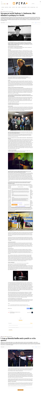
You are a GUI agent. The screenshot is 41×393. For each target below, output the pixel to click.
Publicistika (10, 336)
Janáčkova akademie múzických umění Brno (12, 305)
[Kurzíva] (10, 327)
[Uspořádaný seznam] (12, 327)
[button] (40, 1)
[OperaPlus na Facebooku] (1, 3)
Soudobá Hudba (11, 11)
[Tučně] (9, 327)
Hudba (1, 11)
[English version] (7, 3)
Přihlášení (31, 323)
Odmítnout (20, 204)
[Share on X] (30, 308)
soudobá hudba (28, 305)
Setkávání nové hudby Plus (22, 305)
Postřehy (7, 336)
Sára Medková (18, 305)
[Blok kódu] (15, 327)
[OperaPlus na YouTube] (4, 3)
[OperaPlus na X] (3, 3)
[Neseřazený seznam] (13, 327)
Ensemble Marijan (12, 304)
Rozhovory (7, 11)
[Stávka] (11, 327)
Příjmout (14, 204)
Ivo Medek (27, 304)
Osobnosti (4, 11)
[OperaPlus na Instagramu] (6, 3)
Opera (5, 336)
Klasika (3, 336)
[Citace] (14, 327)
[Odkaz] (16, 327)
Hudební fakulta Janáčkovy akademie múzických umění (20, 304)
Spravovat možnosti (27, 204)
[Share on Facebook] (34, 22)
